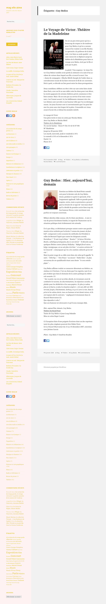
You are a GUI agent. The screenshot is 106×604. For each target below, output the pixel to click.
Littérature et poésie (12, 170)
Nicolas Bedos (48, 162)
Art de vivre (10, 137)
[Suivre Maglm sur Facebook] (7, 115)
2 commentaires (60, 162)
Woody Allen (9, 303)
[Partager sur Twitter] (48, 147)
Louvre (17, 282)
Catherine (8, 264)
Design (8, 157)
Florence (8, 275)
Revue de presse (11, 196)
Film (20, 272)
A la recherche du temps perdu (15, 256)
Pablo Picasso (9, 293)
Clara (8, 226)
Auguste (8, 262)
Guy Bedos (76, 160)
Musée (13, 287)
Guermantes (20, 278)
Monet (8, 287)
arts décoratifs (17, 261)
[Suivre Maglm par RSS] (13, 115)
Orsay (18, 290)
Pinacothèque (9, 295)
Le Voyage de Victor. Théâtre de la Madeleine (67, 31)
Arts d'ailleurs (10, 141)
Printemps (15, 295)
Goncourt (16, 275)
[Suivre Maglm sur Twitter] (10, 115)
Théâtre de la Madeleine (53, 123)
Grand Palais (11, 278)
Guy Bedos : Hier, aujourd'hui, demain (68, 182)
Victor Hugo (8, 301)
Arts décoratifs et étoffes (14, 144)
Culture (14, 269)
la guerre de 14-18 (19, 280)
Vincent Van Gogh (15, 301)
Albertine (9, 259)
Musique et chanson (12, 174)
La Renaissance (10, 282)
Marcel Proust (17, 285)
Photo (8, 189)
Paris (15, 292)
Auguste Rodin (13, 262)
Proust (20, 295)
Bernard (18, 262)
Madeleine (9, 285)
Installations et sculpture (14, 167)
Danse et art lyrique (12, 154)
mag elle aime (14, 7)
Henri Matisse (9, 280)
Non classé (9, 177)
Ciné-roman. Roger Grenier (14, 68)
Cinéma (8, 150)
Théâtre (8, 199)
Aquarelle (18, 258)
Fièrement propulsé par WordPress (55, 367)
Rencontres (17, 297)
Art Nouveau (9, 261)
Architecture (10, 134)
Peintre (21, 293)
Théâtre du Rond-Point (52, 311)
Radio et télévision (12, 192)
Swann (15, 300)
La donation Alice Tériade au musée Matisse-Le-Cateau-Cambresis (15, 242)
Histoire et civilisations (13, 164)
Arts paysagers (11, 147)
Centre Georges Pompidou (14, 267)
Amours (14, 258)
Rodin (22, 297)
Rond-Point (9, 300)
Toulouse (21, 300)
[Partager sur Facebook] (45, 147)
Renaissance (9, 297)
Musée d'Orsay (11, 290)
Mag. (61, 160)
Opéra (8, 180)
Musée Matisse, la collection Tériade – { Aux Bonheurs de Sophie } (15, 238)
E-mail (8, 36)
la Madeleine (85, 160)
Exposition (9, 160)
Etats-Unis (20, 269)
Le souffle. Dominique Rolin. (15, 71)
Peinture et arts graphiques (15, 184)
